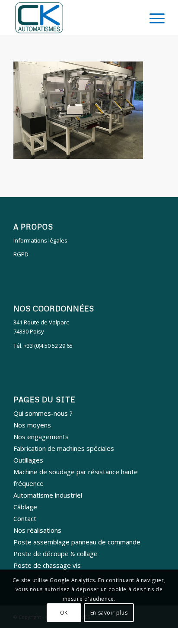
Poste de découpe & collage (55, 553)
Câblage (25, 506)
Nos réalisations (37, 530)
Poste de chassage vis (47, 565)
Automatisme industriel (47, 495)
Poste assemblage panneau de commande (76, 541)
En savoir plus (108, 612)
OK (64, 612)
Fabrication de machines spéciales (63, 448)
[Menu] (153, 17)
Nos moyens (32, 425)
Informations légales (40, 240)
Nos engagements (41, 436)
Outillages (28, 460)
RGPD (21, 254)
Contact (24, 518)
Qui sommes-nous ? (43, 413)
